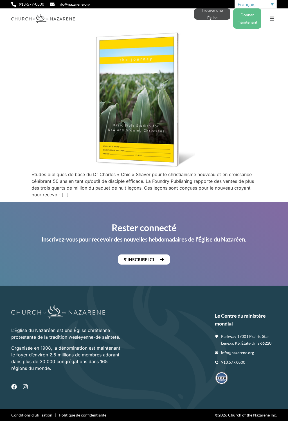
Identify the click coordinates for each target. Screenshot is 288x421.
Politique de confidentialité (82, 415)
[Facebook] (14, 387)
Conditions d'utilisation (31, 415)
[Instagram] (25, 387)
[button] (272, 19)
